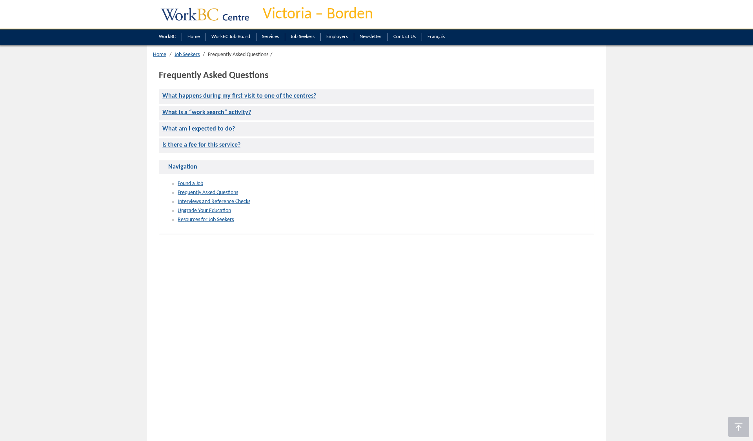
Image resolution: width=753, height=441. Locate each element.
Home (193, 36)
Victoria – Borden (318, 14)
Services (270, 36)
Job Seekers (303, 36)
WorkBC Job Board (230, 36)
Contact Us (404, 36)
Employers (337, 36)
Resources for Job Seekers (206, 220)
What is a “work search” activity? (206, 112)
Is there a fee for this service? (201, 145)
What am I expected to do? (198, 129)
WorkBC (167, 36)
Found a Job (190, 184)
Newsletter (371, 36)
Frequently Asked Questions (208, 193)
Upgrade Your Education (204, 211)
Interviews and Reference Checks (214, 202)
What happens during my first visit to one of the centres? (239, 96)
